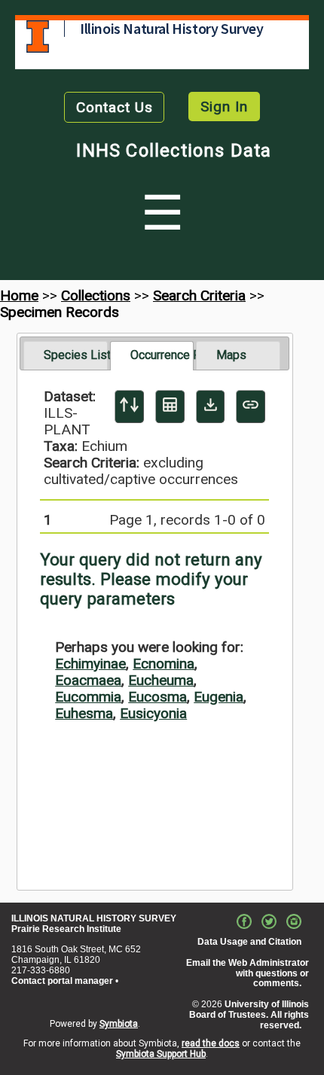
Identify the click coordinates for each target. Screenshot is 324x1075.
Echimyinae (90, 663)
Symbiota (118, 1024)
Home (19, 295)
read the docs (211, 1043)
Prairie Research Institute (66, 929)
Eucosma (157, 696)
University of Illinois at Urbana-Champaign (37, 36)
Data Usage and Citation (249, 941)
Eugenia (218, 696)
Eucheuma (161, 680)
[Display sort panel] (129, 406)
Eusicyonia (153, 713)
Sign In (224, 106)
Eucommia (88, 696)
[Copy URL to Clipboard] (250, 406)
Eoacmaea (88, 680)
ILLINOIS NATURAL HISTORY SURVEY (93, 918)
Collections (95, 295)
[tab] (65, 355)
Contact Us (114, 107)
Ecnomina (163, 663)
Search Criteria (199, 295)
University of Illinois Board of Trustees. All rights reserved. (249, 1015)
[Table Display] (170, 406)
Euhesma (84, 713)
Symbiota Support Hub (161, 1054)
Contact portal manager (62, 981)
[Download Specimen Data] (210, 406)
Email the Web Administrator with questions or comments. (247, 973)
